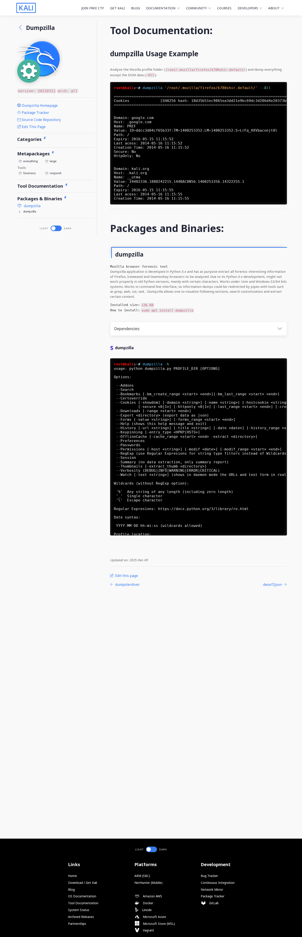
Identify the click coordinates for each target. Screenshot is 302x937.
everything (30, 161)
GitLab (213, 903)
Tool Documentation (40, 186)
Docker (147, 903)
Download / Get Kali (82, 883)
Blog (135, 8)
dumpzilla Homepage (39, 105)
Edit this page (33, 126)
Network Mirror (212, 889)
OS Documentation (82, 896)
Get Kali (117, 8)
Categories (30, 139)
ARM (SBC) (142, 876)
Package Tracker (35, 112)
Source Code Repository (41, 119)
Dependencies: (127, 328)
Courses (224, 8)
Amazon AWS (152, 896)
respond (55, 173)
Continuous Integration (218, 883)
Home (72, 876)
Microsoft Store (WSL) (158, 923)
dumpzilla (31, 205)
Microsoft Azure (154, 917)
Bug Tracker (209, 876)
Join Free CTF (92, 8)
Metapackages (34, 154)
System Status (78, 910)
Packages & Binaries (40, 199)
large (53, 161)
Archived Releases (81, 917)
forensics (29, 173)
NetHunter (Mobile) (148, 883)
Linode (146, 910)
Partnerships (77, 923)
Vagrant (148, 930)
